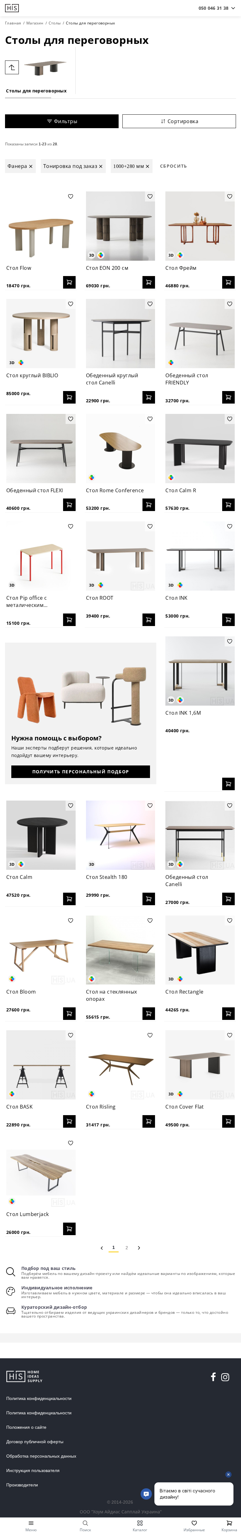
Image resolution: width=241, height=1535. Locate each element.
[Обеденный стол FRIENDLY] (200, 333)
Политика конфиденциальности (39, 1398)
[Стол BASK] (41, 1064)
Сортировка (183, 121)
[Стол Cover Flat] (200, 1064)
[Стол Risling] (120, 1064)
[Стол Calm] (41, 835)
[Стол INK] (200, 556)
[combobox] (213, 8)
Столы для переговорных (36, 91)
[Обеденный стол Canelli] (200, 835)
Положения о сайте (26, 1427)
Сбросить (173, 166)
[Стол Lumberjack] (41, 1172)
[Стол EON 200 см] (120, 226)
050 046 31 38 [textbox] (213, 8)
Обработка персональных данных (41, 1456)
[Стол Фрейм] (200, 226)
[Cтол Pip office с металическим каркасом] (41, 556)
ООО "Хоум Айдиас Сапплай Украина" (121, 1512)
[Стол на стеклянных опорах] (120, 950)
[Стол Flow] (41, 226)
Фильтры (65, 121)
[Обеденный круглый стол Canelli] (120, 333)
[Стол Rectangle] (200, 950)
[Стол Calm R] (200, 448)
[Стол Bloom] (41, 950)
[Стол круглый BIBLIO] (41, 333)
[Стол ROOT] (120, 556)
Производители (22, 1484)
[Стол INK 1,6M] (200, 671)
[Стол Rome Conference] (120, 448)
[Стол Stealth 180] (120, 835)
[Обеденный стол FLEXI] (41, 448)
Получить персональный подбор (80, 772)
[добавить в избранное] (71, 196)
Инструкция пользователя (33, 1470)
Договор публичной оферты (34, 1441)
